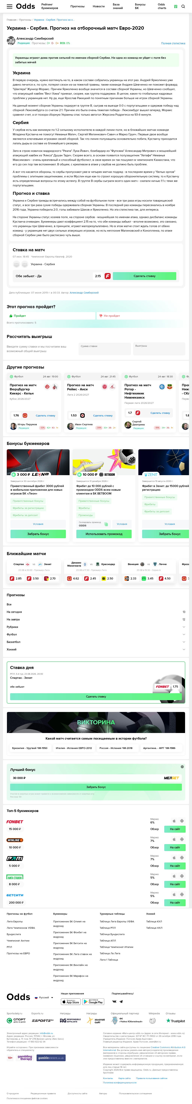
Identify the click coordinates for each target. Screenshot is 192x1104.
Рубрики (12, 627)
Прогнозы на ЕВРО (18, 953)
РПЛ (9, 947)
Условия (38, 524)
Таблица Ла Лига (110, 953)
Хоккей (11, 649)
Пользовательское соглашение (135, 1093)
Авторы (103, 1093)
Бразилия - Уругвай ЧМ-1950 (29, 748)
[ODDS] (25, 6)
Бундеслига (14, 934)
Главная (11, 19)
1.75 (175, 687)
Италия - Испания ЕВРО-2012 (74, 748)
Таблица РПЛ (108, 927)
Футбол (12, 634)
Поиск (183, 6)
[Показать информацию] (182, 766)
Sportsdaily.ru (16, 1020)
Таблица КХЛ (154, 921)
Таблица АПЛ (108, 940)
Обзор (154, 829)
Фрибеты (84, 508)
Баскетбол (13, 642)
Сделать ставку (96, 696)
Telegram (121, 1001)
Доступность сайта (77, 1093)
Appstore (71, 1001)
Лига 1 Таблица (109, 959)
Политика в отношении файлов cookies (27, 1098)
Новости (99, 6)
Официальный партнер (127, 1020)
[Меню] (9, 6)
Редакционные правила (43, 1093)
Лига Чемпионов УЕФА (21, 927)
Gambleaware (51, 1057)
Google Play (93, 1001)
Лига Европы (15, 921)
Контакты (108, 1078)
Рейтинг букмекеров (49, 6)
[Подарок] (175, 6)
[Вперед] (183, 402)
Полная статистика (173, 43)
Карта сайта (124, 1078)
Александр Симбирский (84, 292)
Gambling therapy (25, 1057)
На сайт (175, 829)
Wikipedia (152, 1020)
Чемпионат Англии (18, 940)
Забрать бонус (38, 534)
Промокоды (86, 515)
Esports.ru (43, 1020)
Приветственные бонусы (28, 501)
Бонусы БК (140, 6)
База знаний (118, 6)
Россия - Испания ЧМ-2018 (116, 748)
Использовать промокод (104, 534)
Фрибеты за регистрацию (28, 508)
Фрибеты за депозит (25, 515)
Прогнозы (77, 6)
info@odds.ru (46, 1033)
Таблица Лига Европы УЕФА (117, 921)
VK (114, 1001)
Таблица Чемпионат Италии (116, 947)
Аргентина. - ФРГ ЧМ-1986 (159, 748)
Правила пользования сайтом (151, 1078)
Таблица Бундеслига (112, 934)
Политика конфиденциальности (119, 1082)
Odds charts (162, 6)
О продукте (13, 1093)
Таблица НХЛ (154, 927)
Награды (70, 1020)
